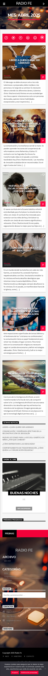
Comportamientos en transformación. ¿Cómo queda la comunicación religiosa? (24, 313)
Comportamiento (10, 48)
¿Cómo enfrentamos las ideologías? (24, 249)
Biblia (5, 111)
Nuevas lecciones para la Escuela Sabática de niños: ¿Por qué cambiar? (24, 188)
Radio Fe (24, 3)
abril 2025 (7, 561)
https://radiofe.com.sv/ (14, 612)
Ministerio (18, 656)
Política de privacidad (29, 672)
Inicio (7, 656)
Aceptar (15, 672)
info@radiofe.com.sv (13, 620)
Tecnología (7, 362)
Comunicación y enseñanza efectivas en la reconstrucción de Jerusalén (24, 125)
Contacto (30, 656)
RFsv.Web (7, 76)
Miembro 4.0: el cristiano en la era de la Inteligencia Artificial (24, 376)
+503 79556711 (11, 616)
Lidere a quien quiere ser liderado (24, 61)
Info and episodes (23, 508)
